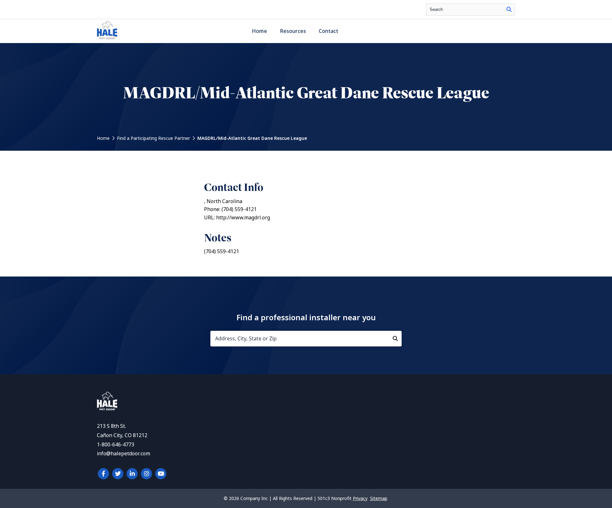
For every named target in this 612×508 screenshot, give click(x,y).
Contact (328, 31)
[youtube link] (160, 473)
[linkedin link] (132, 473)
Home (259, 31)
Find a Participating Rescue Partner (153, 138)
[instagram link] (146, 473)
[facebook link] (103, 473)
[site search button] (509, 9)
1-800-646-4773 (115, 444)
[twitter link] (117, 473)
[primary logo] (107, 39)
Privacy (360, 498)
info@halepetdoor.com (123, 453)
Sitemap (378, 498)
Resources (293, 31)
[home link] (107, 408)
